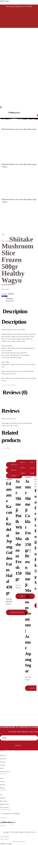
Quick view (16, 470)
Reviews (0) (9, 301)
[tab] (21, 298)
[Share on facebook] (2, 296)
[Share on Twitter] (4, 296)
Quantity (8, 604)
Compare (15, 475)
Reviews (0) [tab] (15, 392)
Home (3, 121)
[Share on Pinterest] (5, 296)
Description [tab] (15, 311)
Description (9, 298)
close (10, 844)
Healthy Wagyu (4, 1)
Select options (17, 612)
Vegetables (11, 121)
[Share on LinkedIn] (6, 296)
